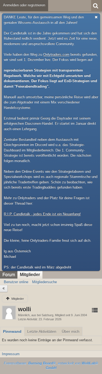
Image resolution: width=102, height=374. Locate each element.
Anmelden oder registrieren (24, 5)
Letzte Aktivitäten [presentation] (41, 331)
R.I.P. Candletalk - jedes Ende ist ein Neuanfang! (42, 214)
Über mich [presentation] (70, 331)
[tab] (12, 331)
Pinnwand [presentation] (12, 331)
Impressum (11, 354)
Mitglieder (30, 274)
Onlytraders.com (56, 54)
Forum (8, 274)
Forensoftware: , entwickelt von (51, 365)
